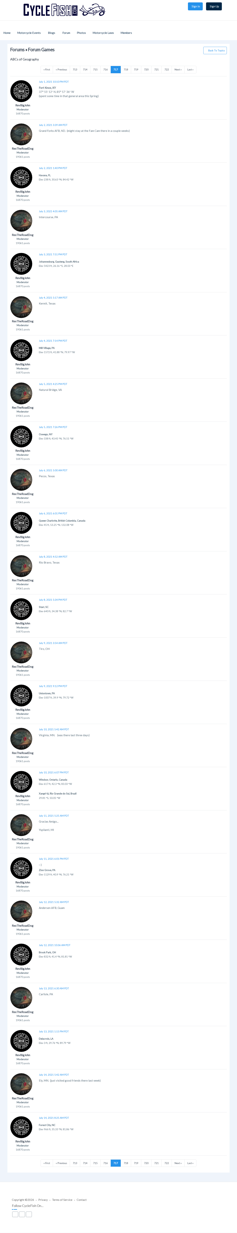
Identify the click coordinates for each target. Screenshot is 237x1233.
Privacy (43, 1199)
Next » (178, 69)
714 (85, 69)
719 (136, 69)
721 (156, 69)
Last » (190, 69)
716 (105, 69)
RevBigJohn (22, 105)
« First (47, 69)
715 (95, 69)
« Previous (61, 69)
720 (146, 69)
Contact (82, 1199)
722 (166, 69)
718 (126, 69)
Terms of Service (62, 1199)
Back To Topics (216, 50)
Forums (17, 49)
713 (75, 69)
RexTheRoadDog (23, 148)
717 (116, 69)
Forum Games (41, 49)
